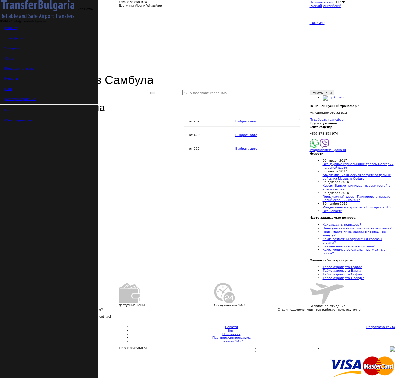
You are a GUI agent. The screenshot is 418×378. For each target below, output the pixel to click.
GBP (321, 23)
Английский (332, 6)
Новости (11, 78)
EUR (313, 23)
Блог (8, 89)
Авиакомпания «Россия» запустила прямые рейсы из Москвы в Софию (357, 176)
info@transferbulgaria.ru (328, 150)
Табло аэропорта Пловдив (343, 278)
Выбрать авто (246, 121)
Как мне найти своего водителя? (349, 246)
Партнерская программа (231, 337)
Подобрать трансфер (327, 119)
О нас (9, 58)
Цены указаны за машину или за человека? (357, 228)
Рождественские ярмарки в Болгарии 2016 (357, 207)
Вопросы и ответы (19, 68)
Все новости (332, 211)
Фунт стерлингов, (19, 120)
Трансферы (14, 38)
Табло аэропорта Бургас (342, 267)
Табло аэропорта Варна (342, 270)
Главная (11, 28)
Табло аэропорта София (342, 274)
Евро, (9, 110)
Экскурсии (13, 48)
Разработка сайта (380, 327)
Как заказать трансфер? (342, 224)
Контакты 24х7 (231, 341)
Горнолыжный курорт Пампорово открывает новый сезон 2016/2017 (357, 198)
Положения (231, 334)
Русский (316, 6)
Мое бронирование (20, 99)
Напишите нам (321, 2)
